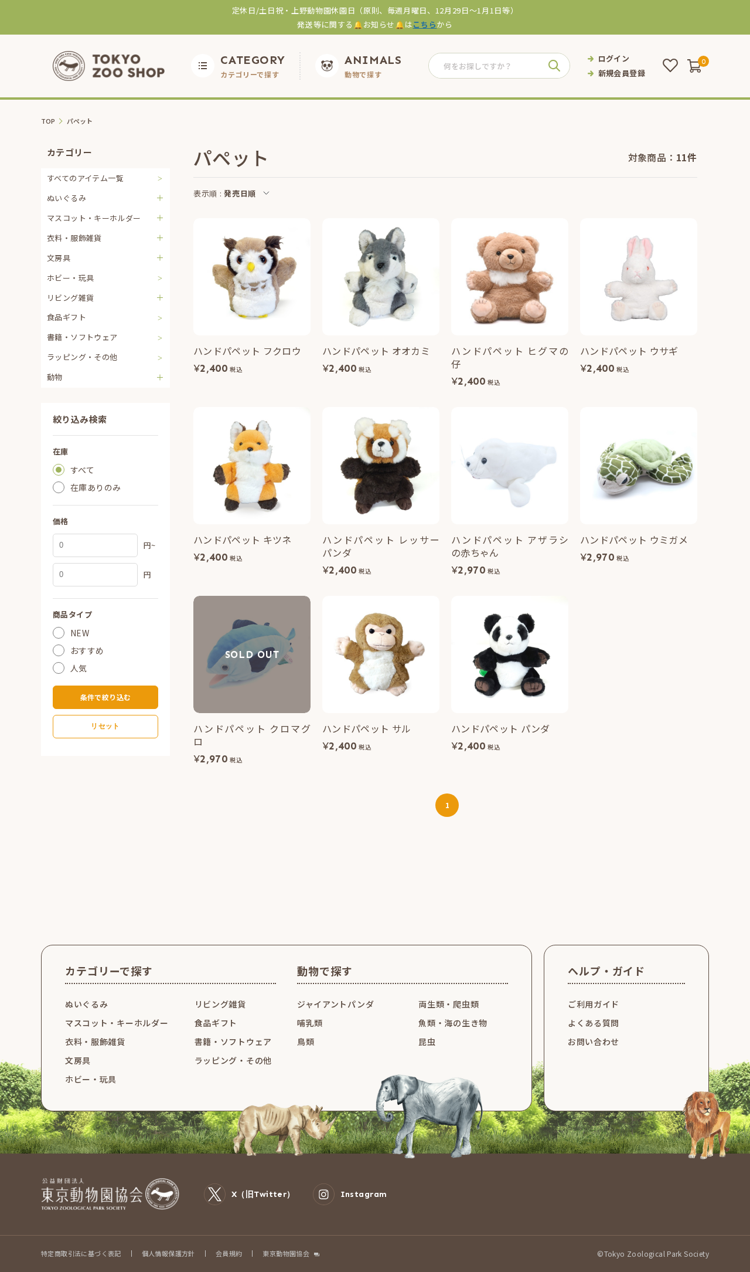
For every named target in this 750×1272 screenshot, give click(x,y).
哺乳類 (310, 1023)
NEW (79, 633)
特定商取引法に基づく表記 (81, 1253)
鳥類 (305, 1041)
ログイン (614, 58)
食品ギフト (66, 317)
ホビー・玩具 (70, 277)
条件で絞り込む (105, 697)
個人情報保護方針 (168, 1253)
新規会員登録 (621, 73)
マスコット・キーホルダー (116, 1023)
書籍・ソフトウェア (82, 336)
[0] (694, 65)
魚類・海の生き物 (453, 1023)
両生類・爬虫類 (448, 1004)
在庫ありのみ (95, 487)
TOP (48, 121)
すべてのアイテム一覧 (85, 178)
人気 (78, 668)
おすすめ (87, 650)
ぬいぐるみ (86, 1004)
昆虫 (426, 1041)
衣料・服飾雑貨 (95, 1041)
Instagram (363, 1194)
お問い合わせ (593, 1041)
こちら (424, 24)
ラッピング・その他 (82, 356)
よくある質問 (593, 1023)
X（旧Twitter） (263, 1194)
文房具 (78, 1060)
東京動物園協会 (285, 1253)
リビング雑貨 (220, 1004)
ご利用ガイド (593, 1004)
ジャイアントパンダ (335, 1004)
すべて (82, 470)
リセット (105, 726)
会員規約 (229, 1253)
